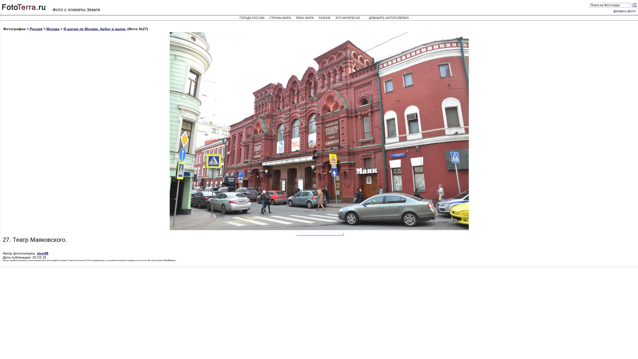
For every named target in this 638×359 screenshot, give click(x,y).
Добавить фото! (624, 11)
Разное (324, 18)
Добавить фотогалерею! (389, 18)
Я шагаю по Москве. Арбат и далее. (95, 29)
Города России (251, 18)
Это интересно (347, 18)
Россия (36, 29)
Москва (53, 29)
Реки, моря (305, 18)
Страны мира (280, 18)
